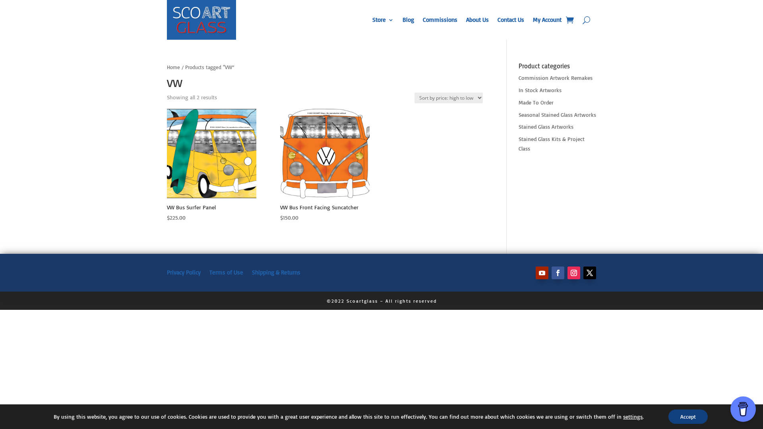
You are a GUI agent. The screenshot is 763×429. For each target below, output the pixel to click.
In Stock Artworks (540, 90)
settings (633, 416)
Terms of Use (226, 272)
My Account (547, 19)
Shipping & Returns (276, 272)
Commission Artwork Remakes (556, 77)
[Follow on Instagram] (573, 273)
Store (379, 19)
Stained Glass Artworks (546, 126)
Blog (408, 19)
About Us (477, 19)
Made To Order (536, 102)
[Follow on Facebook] (558, 273)
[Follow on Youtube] (542, 273)
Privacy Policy (184, 272)
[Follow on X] (589, 273)
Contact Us (511, 19)
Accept (688, 416)
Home (173, 67)
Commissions (440, 19)
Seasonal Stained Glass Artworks (557, 114)
